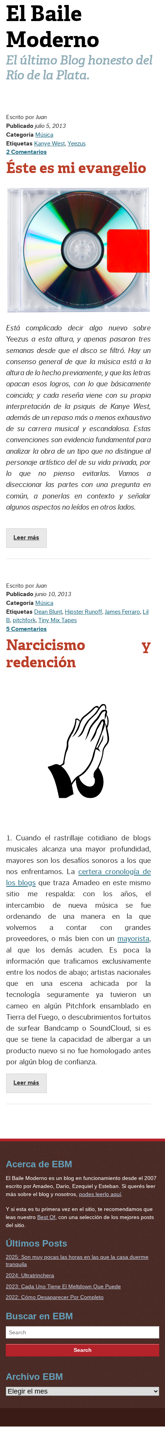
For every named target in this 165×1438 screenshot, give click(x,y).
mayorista (133, 939)
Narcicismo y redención (78, 654)
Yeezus (77, 144)
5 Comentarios (26, 629)
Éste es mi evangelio (76, 168)
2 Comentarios (26, 152)
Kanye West (49, 144)
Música (44, 135)
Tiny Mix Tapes (57, 620)
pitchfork (24, 620)
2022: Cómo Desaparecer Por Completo (55, 1297)
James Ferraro (122, 612)
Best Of (46, 1217)
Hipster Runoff (83, 612)
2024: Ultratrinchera (30, 1275)
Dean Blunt (48, 612)
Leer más (26, 537)
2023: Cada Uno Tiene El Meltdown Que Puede (63, 1286)
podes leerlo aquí (100, 1194)
